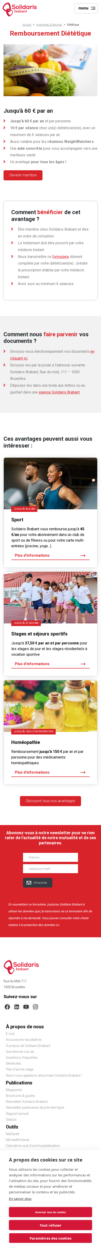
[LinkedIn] (16, 1007)
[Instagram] (35, 1007)
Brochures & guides (20, 1096)
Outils (12, 1127)
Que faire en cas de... (21, 1052)
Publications (19, 1083)
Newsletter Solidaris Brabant (27, 1102)
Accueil (27, 24)
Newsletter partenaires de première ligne (35, 1107)
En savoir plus (20, 1198)
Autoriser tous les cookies (50, 1212)
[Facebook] (7, 1007)
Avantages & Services (49, 24)
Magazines (14, 1090)
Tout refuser (51, 1225)
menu (83, 8)
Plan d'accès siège (19, 1069)
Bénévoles (13, 1063)
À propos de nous (25, 1026)
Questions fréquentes (22, 1057)
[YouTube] (26, 1007)
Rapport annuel (17, 1114)
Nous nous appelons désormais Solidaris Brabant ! (44, 1075)
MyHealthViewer (18, 1140)
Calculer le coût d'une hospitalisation (33, 1146)
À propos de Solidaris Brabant (28, 1046)
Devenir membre (23, 175)
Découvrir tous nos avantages (50, 801)
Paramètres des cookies (50, 1238)
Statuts (11, 1119)
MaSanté (12, 1134)
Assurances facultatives (24, 1040)
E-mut (10, 1034)
